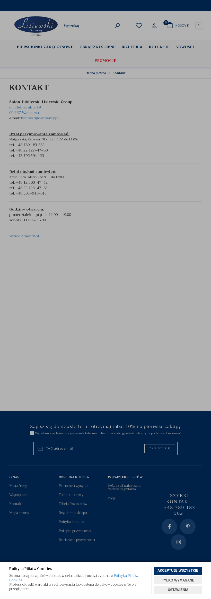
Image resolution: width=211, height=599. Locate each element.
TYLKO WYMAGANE (178, 580)
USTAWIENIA (178, 590)
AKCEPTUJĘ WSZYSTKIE (177, 570)
